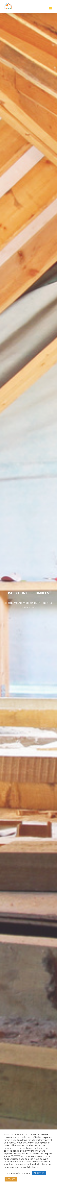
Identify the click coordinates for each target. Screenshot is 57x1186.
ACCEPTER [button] (39, 1173)
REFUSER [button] (10, 1179)
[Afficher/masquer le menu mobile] (50, 8)
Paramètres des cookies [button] (17, 1173)
